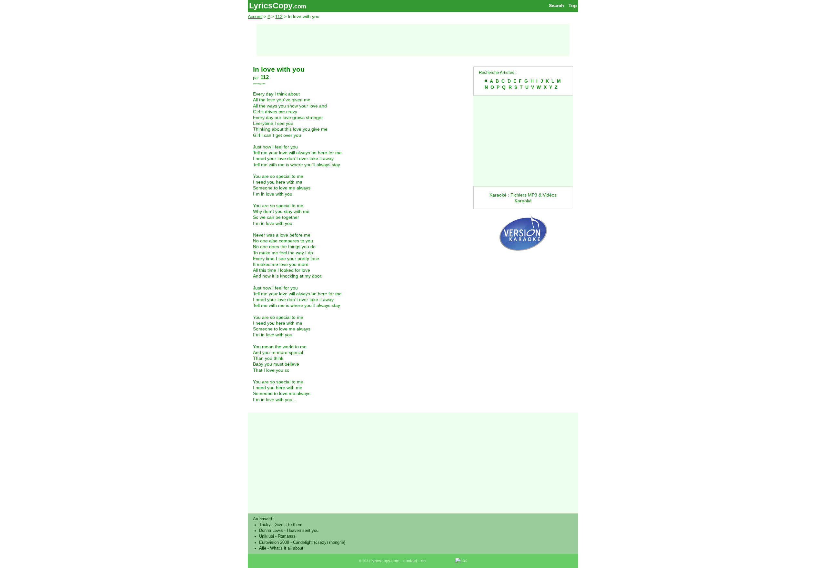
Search (556, 5)
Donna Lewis (271, 530)
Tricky (265, 524)
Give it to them (288, 524)
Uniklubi (266, 536)
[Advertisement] (413, 40)
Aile (262, 548)
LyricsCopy (271, 5)
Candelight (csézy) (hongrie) (319, 542)
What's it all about (286, 548)
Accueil (255, 16)
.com (299, 6)
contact (410, 561)
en (423, 561)
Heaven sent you (302, 530)
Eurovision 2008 (274, 542)
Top (573, 5)
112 (279, 16)
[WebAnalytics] (441, 561)
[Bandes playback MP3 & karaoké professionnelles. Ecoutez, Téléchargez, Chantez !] (523, 257)
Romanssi (287, 536)
